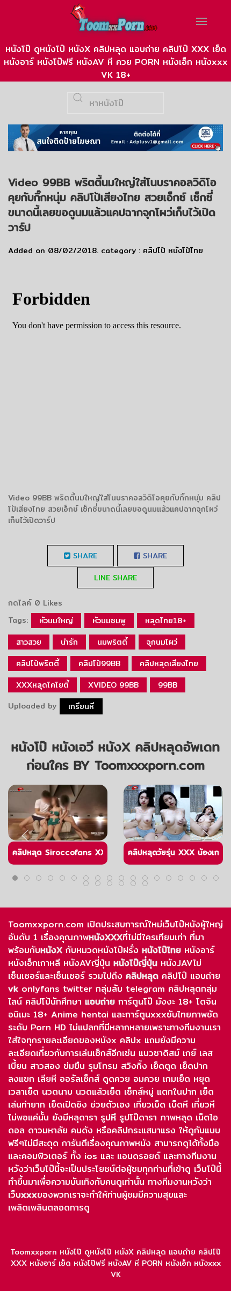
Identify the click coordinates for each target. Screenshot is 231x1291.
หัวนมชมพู (109, 620)
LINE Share (115, 578)
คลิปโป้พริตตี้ (37, 663)
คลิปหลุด (142, 976)
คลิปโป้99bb (99, 663)
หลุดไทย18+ (165, 620)
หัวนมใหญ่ (56, 620)
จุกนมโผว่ (162, 642)
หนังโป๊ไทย (185, 250)
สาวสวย (28, 642)
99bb (167, 685)
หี (113, 1117)
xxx (29, 1194)
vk (13, 988)
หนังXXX (105, 937)
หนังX (51, 950)
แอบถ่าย (100, 1001)
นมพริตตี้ (112, 642)
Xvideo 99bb (113, 685)
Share (83, 556)
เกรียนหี (81, 706)
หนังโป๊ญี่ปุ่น (135, 963)
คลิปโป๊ (154, 250)
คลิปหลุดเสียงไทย (169, 663)
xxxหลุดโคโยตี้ (42, 685)
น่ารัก (69, 642)
